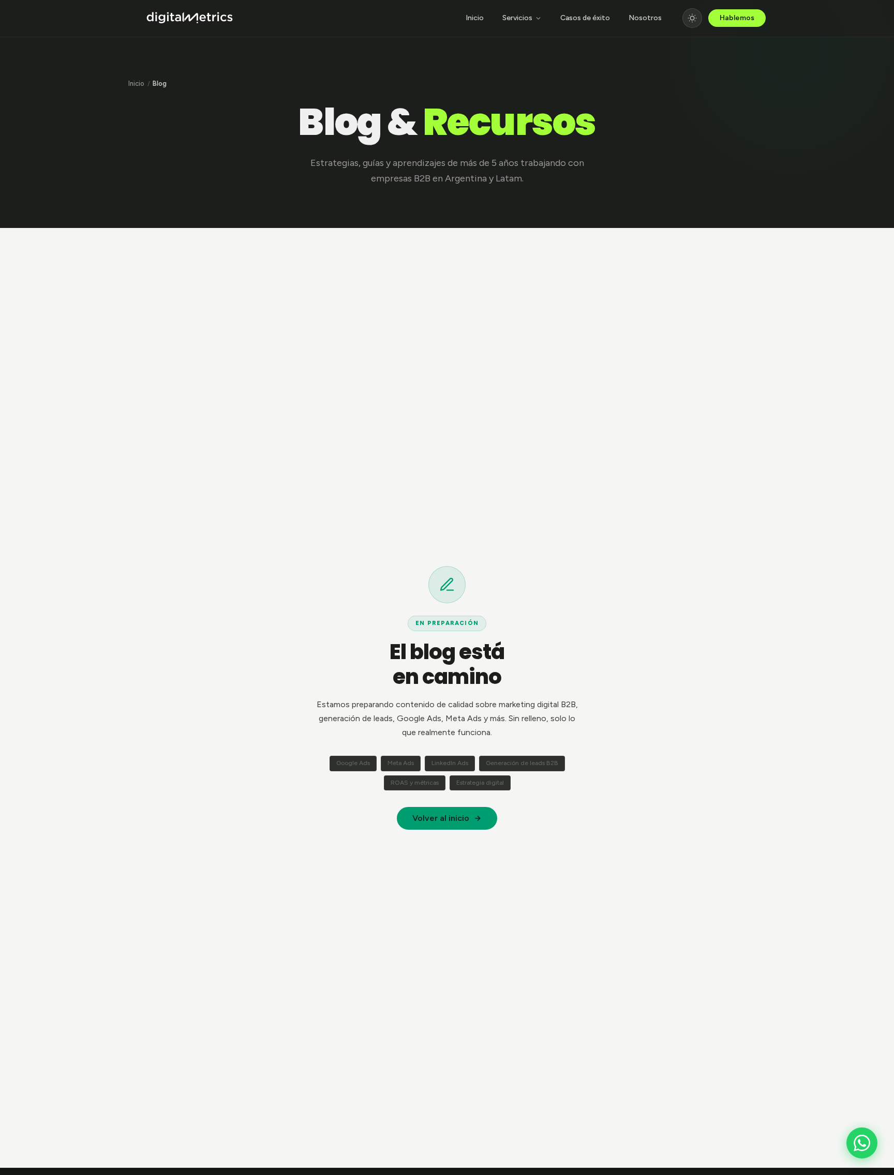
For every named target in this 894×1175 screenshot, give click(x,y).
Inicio (475, 17)
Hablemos (737, 17)
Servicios (517, 17)
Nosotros (645, 17)
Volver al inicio (440, 818)
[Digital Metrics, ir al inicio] (189, 18)
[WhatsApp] (861, 1142)
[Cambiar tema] (692, 18)
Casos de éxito (585, 17)
